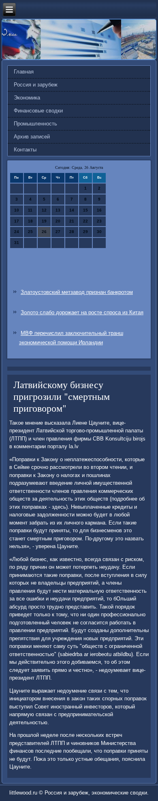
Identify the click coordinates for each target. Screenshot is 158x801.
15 (85, 210)
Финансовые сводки (38, 111)
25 (30, 231)
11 (30, 210)
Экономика (27, 98)
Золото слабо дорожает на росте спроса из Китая (82, 312)
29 (85, 231)
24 (16, 231)
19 (44, 221)
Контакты (25, 150)
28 (71, 231)
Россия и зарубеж (36, 85)
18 (30, 221)
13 (58, 210)
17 (16, 221)
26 (44, 231)
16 (99, 210)
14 (71, 210)
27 (58, 231)
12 (44, 210)
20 (58, 221)
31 (16, 242)
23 (99, 221)
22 (85, 221)
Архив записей (32, 137)
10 (16, 210)
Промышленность (35, 124)
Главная (24, 72)
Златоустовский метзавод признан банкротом (77, 292)
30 (99, 231)
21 (71, 221)
